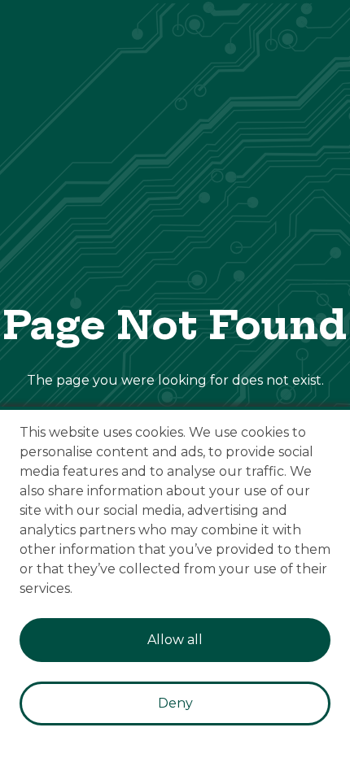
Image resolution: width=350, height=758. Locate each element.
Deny (175, 703)
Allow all (175, 639)
